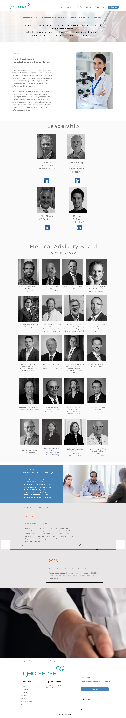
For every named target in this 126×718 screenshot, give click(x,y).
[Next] (120, 545)
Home (23, 686)
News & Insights (26, 701)
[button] (113, 7)
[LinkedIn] (82, 709)
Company (24, 689)
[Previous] (5, 545)
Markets (24, 695)
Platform (24, 692)
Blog (22, 704)
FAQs (23, 698)
